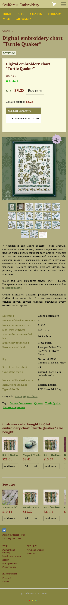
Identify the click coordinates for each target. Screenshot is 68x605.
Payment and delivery (8, 551)
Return (5, 559)
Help (5, 545)
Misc (6, 19)
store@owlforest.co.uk (13, 534)
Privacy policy (9, 566)
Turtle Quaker (53, 403)
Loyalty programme (11, 556)
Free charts (32, 553)
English (5, 581)
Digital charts (30, 396)
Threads (54, 14)
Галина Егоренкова (21, 403)
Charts (36, 14)
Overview (9, 53)
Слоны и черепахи (14, 407)
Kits (21, 14)
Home (7, 14)
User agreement (9, 563)
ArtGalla (23, 19)
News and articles (35, 549)
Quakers (38, 403)
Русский (6, 577)
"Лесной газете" (13, 287)
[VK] (4, 531)
